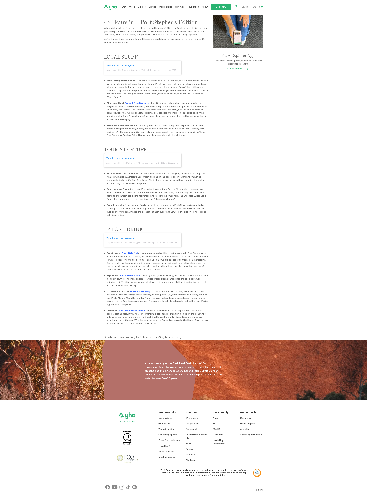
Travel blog (164, 445)
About (205, 6)
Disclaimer (191, 460)
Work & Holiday (166, 429)
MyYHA (216, 429)
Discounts (218, 434)
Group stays (164, 423)
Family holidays (166, 451)
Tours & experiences (169, 440)
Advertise (245, 429)
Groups (152, 6)
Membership (165, 6)
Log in (245, 6)
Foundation (193, 6)
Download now (234, 68)
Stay (124, 6)
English (256, 6)
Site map (190, 454)
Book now (221, 6)
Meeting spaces (166, 456)
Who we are (192, 417)
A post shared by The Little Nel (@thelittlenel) (128, 242)
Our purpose (192, 423)
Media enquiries (248, 423)
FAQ (215, 423)
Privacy (189, 449)
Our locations (165, 417)
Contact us (245, 417)
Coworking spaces (167, 434)
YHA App (180, 6)
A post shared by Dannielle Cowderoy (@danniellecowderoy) (133, 70)
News (188, 443)
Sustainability (192, 429)
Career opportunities (251, 434)
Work (132, 6)
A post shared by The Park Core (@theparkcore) (128, 163)
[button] (345, 470)
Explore (142, 6)
